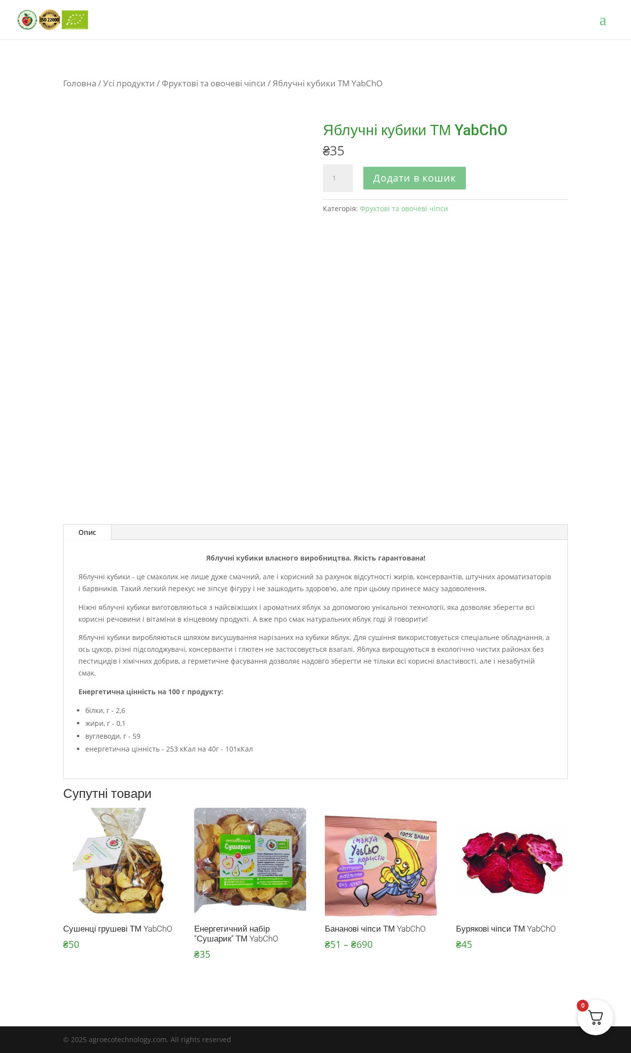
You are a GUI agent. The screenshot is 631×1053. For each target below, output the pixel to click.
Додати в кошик (414, 178)
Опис (87, 532)
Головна (79, 83)
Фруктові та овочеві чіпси (214, 83)
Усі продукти (129, 83)
